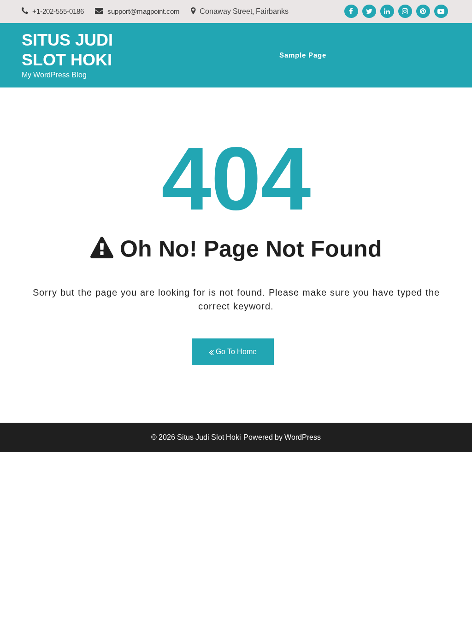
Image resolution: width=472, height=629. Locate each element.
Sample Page (302, 55)
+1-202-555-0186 (57, 11)
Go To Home (235, 351)
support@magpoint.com (143, 11)
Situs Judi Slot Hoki (209, 437)
